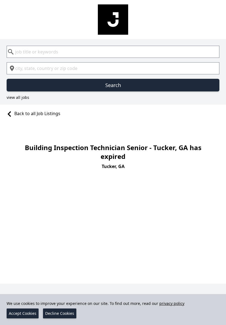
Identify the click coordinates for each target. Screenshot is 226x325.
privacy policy (171, 303)
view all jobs (18, 97)
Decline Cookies (59, 313)
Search (113, 85)
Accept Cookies (22, 313)
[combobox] (113, 52)
